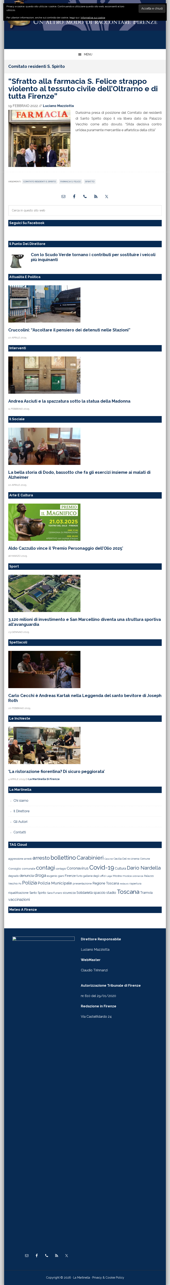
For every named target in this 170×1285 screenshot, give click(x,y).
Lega (109, 876)
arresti (28, 858)
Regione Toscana (105, 883)
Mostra (117, 875)
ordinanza (137, 876)
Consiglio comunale (21, 868)
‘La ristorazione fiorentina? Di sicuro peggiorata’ (56, 771)
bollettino (63, 857)
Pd (19, 883)
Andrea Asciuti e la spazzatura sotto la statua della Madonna (69, 401)
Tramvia (146, 893)
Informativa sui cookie (93, 17)
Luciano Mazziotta (95, 949)
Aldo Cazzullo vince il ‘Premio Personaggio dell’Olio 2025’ (65, 548)
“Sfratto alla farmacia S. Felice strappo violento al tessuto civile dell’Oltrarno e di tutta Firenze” (83, 88)
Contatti (19, 832)
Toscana (128, 891)
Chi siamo (20, 801)
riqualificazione (18, 892)
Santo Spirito (37, 892)
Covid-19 (101, 867)
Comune (145, 858)
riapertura (135, 883)
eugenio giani (55, 875)
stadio (111, 892)
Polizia (29, 883)
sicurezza (69, 892)
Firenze (70, 876)
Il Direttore (21, 811)
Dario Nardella (144, 868)
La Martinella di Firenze (85, 22)
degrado (13, 875)
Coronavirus (78, 868)
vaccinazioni (19, 899)
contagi (45, 867)
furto (79, 875)
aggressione (15, 858)
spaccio (100, 893)
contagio (61, 868)
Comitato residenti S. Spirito (39, 181)
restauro (124, 883)
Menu (88, 54)
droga (40, 875)
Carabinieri (90, 857)
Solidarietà (84, 892)
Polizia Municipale (55, 883)
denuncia (26, 875)
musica (127, 875)
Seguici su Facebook (26, 223)
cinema (135, 858)
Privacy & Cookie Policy (108, 1277)
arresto (41, 858)
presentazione (82, 883)
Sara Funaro (54, 892)
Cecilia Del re (122, 858)
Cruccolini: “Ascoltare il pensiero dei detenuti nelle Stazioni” (69, 330)
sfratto (89, 181)
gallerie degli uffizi (94, 875)
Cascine (108, 859)
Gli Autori (20, 822)
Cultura (120, 868)
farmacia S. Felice (70, 181)
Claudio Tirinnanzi (94, 970)
